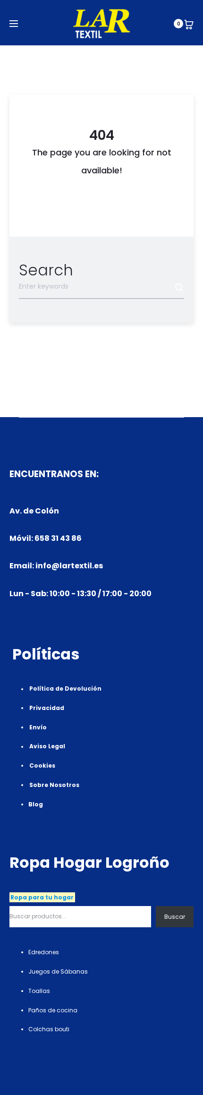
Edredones (43, 952)
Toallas (39, 991)
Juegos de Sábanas (58, 971)
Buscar (174, 917)
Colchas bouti (48, 1029)
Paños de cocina (52, 1010)
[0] (189, 24)
